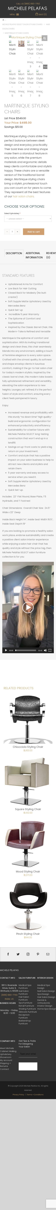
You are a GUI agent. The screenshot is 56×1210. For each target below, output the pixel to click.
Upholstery (5, 1054)
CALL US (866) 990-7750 (28, 3)
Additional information (34, 255)
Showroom (5, 1057)
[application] (28, 607)
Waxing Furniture (27, 1008)
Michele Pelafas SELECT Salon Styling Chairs (22, 24)
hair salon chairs (23, 196)
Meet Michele (7, 1048)
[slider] (25, 650)
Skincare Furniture (28, 1011)
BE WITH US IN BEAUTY (28, 1066)
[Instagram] (28, 954)
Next (45, 67)
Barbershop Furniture (25, 1022)
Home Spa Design (46, 1008)
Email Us (9, 998)
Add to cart (33, 231)
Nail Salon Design (46, 991)
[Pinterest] (37, 954)
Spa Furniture (25, 1002)
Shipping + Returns (5, 1065)
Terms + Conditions (35, 1094)
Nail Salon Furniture (24, 992)
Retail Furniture (26, 1005)
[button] (12, 14)
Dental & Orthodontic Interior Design (44, 1003)
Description (14, 253)
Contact (4, 1069)
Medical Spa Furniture (25, 986)
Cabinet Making (8, 1051)
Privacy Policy (18, 1094)
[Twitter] (18, 954)
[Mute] (45, 650)
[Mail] (47, 954)
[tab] (14, 255)
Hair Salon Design (46, 997)
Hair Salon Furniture (24, 998)
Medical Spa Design (43, 986)
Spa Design (43, 994)
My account (6, 1060)
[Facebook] (8, 954)
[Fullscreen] (50, 650)
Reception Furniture (24, 1016)
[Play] (6, 650)
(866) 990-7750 (9, 994)
